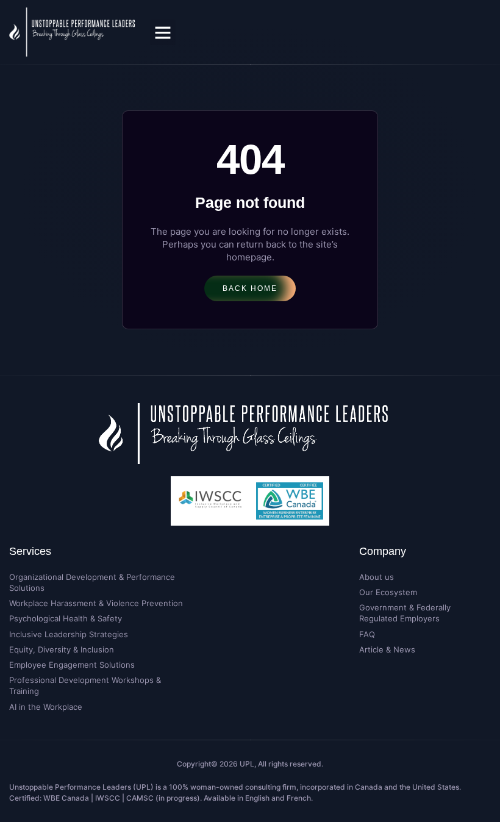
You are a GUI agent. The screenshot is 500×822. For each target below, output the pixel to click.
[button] (163, 32)
